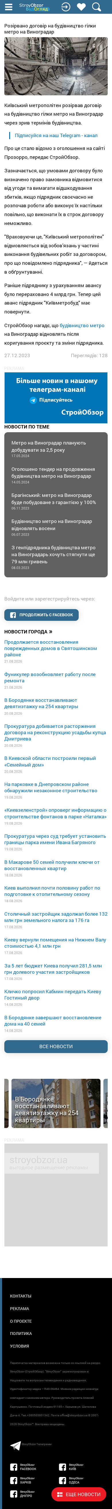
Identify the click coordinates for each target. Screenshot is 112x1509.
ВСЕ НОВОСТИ (56, 1046)
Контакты (20, 1296)
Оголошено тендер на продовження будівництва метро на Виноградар (53, 475)
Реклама (19, 1308)
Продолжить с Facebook (46, 614)
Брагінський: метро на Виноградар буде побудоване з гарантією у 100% (53, 501)
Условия (19, 1346)
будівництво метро (82, 325)
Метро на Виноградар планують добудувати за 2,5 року (48, 448)
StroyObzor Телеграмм (36, 1444)
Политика (21, 1333)
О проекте (21, 1321)
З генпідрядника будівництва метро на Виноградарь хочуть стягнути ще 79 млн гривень (53, 557)
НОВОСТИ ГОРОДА (28, 631)
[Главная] (35, 7)
